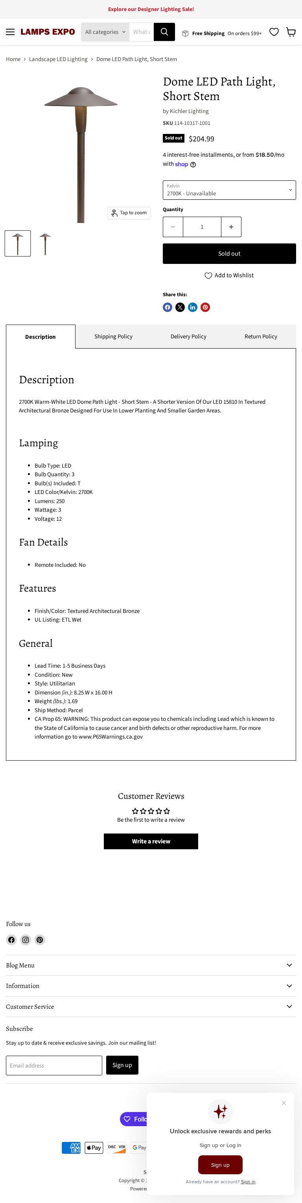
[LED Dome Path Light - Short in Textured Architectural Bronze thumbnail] (17, 243)
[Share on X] (180, 307)
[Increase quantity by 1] (231, 227)
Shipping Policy (113, 336)
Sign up (122, 1065)
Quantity (173, 210)
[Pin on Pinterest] (205, 307)
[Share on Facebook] (167, 307)
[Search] (164, 32)
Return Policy (261, 336)
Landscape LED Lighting (58, 59)
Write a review (151, 841)
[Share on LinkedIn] (192, 307)
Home (13, 59)
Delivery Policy (188, 336)
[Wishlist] (274, 32)
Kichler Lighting (189, 111)
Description (40, 337)
